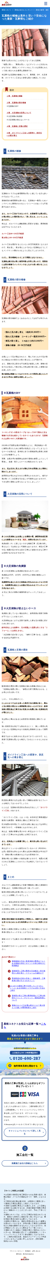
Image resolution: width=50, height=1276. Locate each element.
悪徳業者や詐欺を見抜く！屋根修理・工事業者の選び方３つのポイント (28, 979)
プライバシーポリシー (17, 1251)
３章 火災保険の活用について (19, 113)
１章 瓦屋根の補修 (14, 96)
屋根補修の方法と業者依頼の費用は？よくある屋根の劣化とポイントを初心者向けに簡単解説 (28, 963)
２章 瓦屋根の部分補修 (16, 103)
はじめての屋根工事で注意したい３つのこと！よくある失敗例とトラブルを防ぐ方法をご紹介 (27, 988)
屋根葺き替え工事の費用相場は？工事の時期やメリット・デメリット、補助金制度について (28, 998)
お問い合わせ (36, 1251)
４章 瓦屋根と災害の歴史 (17, 126)
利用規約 (28, 1251)
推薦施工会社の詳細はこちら (25, 1163)
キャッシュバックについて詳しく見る (25, 1132)
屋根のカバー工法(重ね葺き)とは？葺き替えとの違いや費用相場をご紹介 (28, 1006)
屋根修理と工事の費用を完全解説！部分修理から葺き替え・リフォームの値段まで (28, 972)
